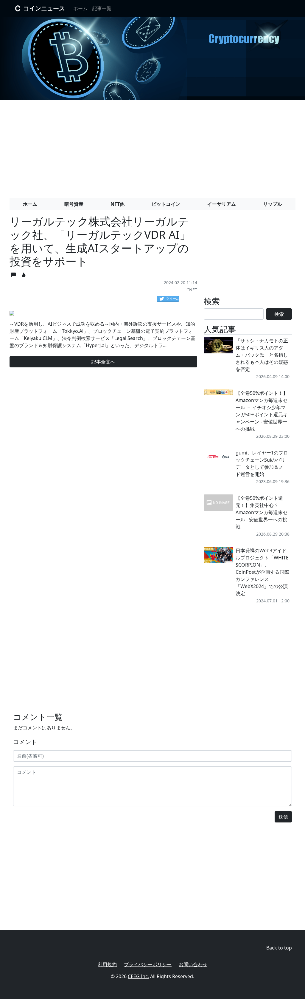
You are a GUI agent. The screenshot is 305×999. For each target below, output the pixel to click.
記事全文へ (103, 361)
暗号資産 (73, 204)
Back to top (279, 947)
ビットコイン (166, 204)
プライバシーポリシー (148, 964)
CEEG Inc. (138, 976)
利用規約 (107, 964)
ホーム (80, 8)
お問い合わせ (193, 964)
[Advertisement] (152, 146)
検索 (279, 314)
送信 (283, 817)
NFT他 (118, 204)
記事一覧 (101, 8)
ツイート (172, 298)
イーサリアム (221, 204)
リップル (272, 204)
